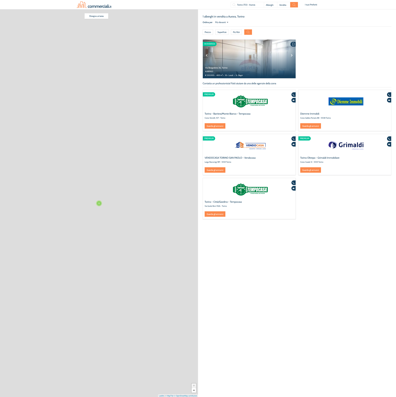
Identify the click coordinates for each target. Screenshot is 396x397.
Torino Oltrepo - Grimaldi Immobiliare (319, 157)
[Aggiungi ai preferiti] (293, 44)
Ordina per (207, 22)
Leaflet (161, 396)
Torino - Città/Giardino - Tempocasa (223, 201)
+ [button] (194, 386)
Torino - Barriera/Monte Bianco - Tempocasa (227, 113)
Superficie (221, 32)
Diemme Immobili (309, 113)
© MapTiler (169, 396)
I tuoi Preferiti (311, 4)
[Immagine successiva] (292, 59)
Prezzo (208, 32)
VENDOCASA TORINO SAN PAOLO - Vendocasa (230, 157)
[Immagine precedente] (207, 59)
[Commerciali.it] (94, 4)
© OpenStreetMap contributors (185, 396)
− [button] (194, 390)
